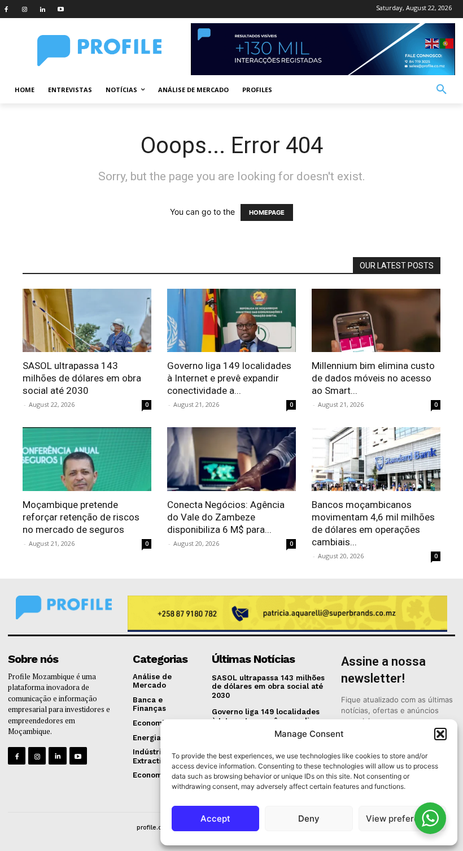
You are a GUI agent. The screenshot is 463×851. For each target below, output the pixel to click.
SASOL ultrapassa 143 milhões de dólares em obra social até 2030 (82, 378)
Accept (215, 818)
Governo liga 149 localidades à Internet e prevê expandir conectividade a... (229, 378)
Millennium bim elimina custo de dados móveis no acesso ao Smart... (373, 378)
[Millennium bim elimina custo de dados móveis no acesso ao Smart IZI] (376, 321)
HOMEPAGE (267, 212)
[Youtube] (60, 9)
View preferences (402, 818)
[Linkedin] (42, 9)
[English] (432, 42)
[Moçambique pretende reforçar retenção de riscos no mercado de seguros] (87, 459)
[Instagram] (24, 9)
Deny (309, 818)
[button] (440, 734)
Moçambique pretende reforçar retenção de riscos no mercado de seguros (81, 517)
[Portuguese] (447, 42)
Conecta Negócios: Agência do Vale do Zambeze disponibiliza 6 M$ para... (226, 517)
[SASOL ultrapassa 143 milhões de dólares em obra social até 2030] (87, 321)
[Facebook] (6, 9)
